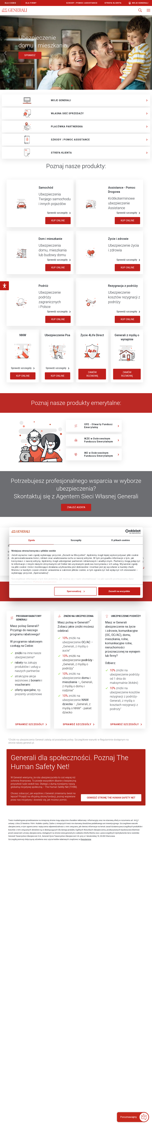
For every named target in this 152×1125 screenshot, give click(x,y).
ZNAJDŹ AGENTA (76, 507)
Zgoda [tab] (31, 540)
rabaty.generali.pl (25, 742)
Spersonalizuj (74, 591)
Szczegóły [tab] (76, 540)
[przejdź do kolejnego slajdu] (146, 53)
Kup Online (58, 220)
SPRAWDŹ (32, 55)
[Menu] (148, 10)
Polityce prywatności (44, 582)
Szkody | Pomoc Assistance (81, 3)
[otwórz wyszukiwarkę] (140, 10)
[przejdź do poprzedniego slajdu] (5, 53)
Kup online (58, 267)
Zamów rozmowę (92, 374)
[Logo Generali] (14, 10)
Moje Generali (140, 3)
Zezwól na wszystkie (119, 591)
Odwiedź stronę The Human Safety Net (111, 797)
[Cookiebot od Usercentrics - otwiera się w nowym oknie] (128, 531)
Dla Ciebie (10, 3)
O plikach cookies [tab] (120, 540)
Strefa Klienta (112, 3)
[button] (131, 1117)
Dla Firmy (31, 3)
